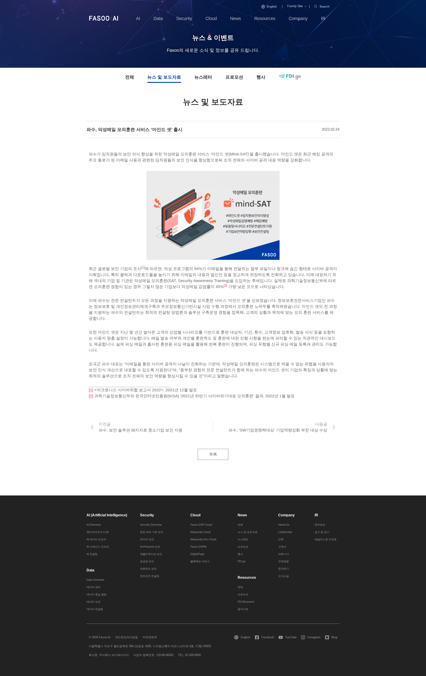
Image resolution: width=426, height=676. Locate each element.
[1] (91, 390)
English (272, 6)
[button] (295, 6)
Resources (247, 577)
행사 (260, 77)
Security (147, 515)
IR (316, 515)
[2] (91, 396)
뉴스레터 (203, 77)
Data (90, 570)
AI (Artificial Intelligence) (107, 515)
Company (286, 515)
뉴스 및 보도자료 (164, 77)
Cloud (195, 515)
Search (324, 6)
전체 (129, 77)
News (242, 515)
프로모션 (234, 77)
